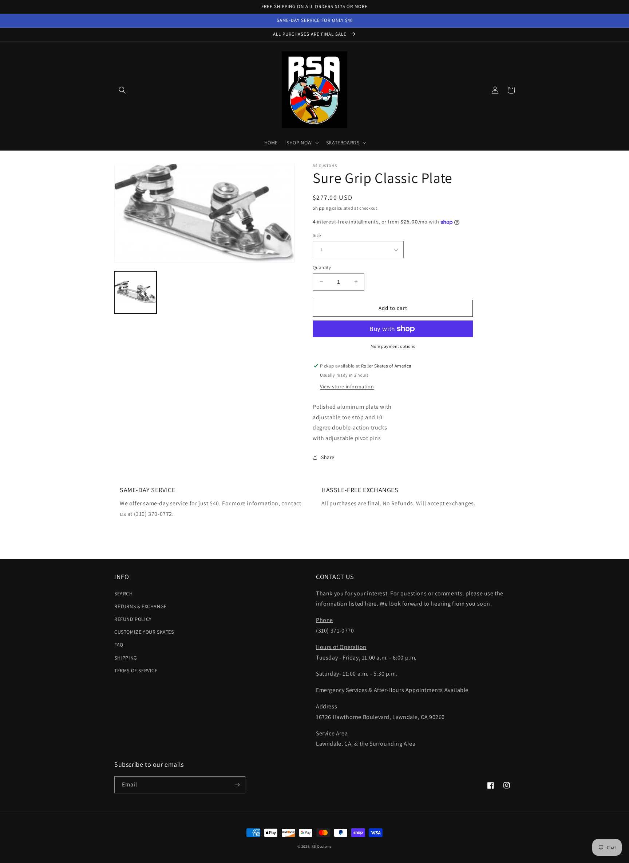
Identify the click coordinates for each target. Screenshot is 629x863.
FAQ (118, 644)
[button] (122, 90)
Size (317, 235)
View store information (347, 386)
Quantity (322, 267)
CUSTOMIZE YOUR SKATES (144, 632)
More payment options (393, 346)
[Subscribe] (237, 784)
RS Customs (322, 846)
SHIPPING (125, 657)
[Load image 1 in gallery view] (135, 292)
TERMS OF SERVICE (136, 670)
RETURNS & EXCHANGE (140, 606)
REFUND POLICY (133, 619)
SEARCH (123, 593)
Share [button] (328, 457)
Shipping (322, 208)
